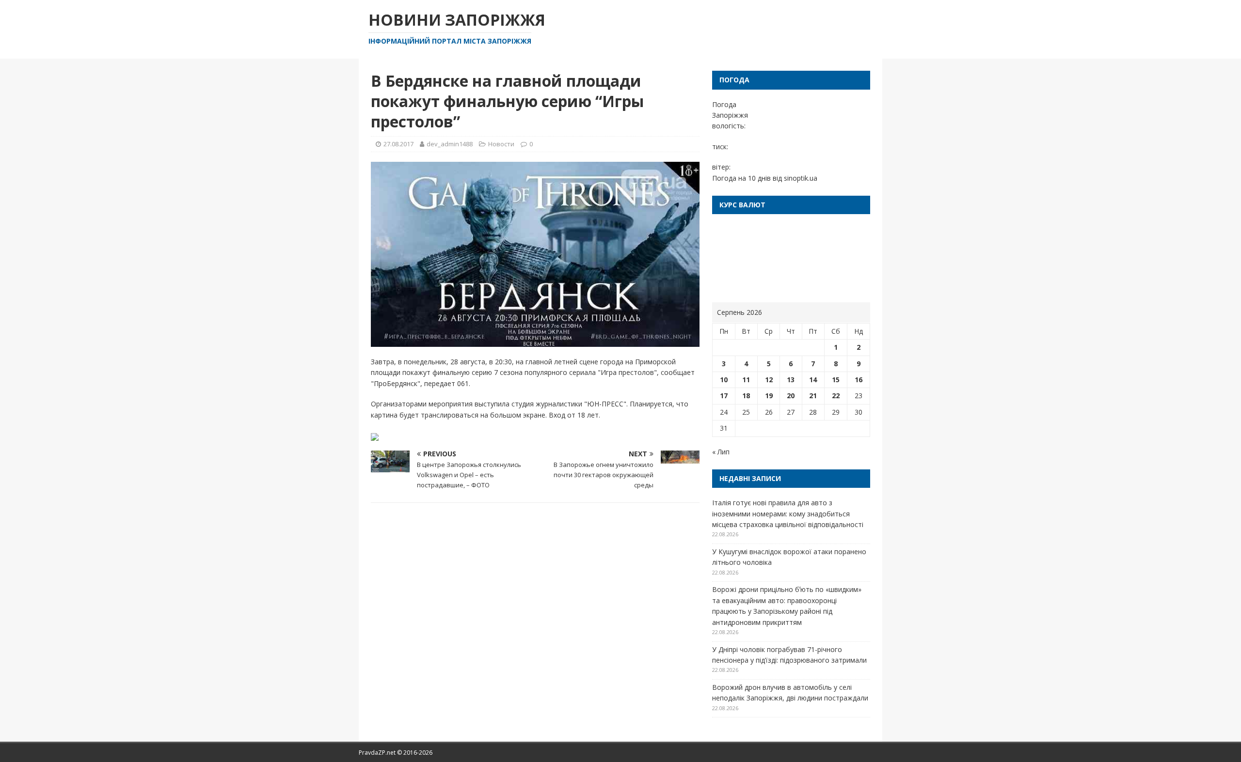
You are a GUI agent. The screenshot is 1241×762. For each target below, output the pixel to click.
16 (858, 379)
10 (724, 379)
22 (836, 395)
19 (769, 395)
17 (724, 395)
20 (791, 395)
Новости (501, 144)
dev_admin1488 (450, 144)
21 (813, 395)
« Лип (721, 451)
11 (746, 379)
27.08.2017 (398, 144)
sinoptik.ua (800, 178)
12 (769, 379)
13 (791, 379)
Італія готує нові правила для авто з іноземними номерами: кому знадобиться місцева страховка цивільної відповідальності (787, 513)
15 (836, 379)
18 (746, 395)
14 (813, 379)
